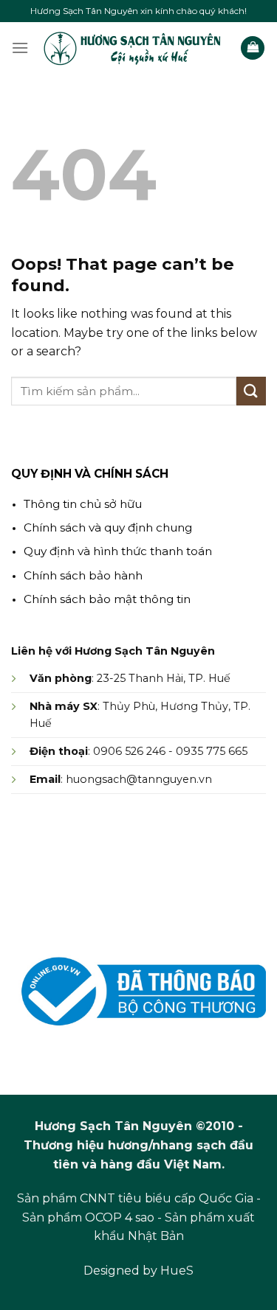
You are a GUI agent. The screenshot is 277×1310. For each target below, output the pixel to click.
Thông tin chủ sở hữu (83, 504)
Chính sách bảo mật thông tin (107, 599)
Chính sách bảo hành (83, 575)
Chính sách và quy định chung (108, 527)
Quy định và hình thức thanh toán (118, 551)
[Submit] (251, 391)
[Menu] (20, 47)
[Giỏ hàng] (252, 48)
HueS (177, 1271)
